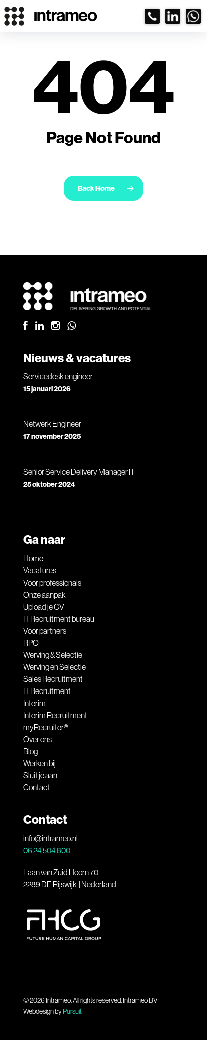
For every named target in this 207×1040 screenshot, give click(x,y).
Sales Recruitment (53, 679)
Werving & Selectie (52, 655)
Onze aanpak (44, 595)
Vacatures (39, 570)
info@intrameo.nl (50, 838)
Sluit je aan (40, 775)
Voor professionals (52, 582)
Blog (30, 751)
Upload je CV (43, 607)
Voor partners (44, 631)
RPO (31, 643)
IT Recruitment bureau (58, 619)
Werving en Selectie (54, 667)
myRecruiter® (45, 727)
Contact (36, 787)
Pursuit (72, 1011)
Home (33, 558)
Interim (34, 703)
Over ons (37, 739)
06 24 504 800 (46, 850)
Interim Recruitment (55, 715)
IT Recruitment (47, 691)
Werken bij (39, 763)
